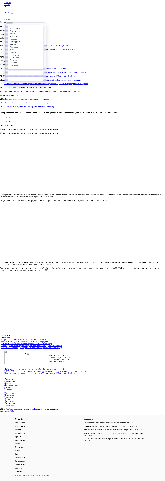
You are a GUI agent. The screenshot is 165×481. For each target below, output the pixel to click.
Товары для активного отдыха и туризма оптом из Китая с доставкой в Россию (31, 346)
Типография (9, 405)
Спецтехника (9, 403)
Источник (4, 332)
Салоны (7, 399)
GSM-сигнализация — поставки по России (23, 409)
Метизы (7, 15)
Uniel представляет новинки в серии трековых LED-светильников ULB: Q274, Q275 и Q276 (39, 373)
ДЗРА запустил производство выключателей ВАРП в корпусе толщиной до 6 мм (35, 369)
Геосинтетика (9, 393)
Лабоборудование (11, 13)
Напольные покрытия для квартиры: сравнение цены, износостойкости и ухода (31, 348)
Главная (7, 3)
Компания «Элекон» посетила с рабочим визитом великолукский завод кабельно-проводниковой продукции (46, 84)
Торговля (8, 17)
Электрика (8, 7)
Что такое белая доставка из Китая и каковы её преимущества (28, 103)
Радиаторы (8, 397)
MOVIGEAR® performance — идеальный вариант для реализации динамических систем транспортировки (45, 371)
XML (12, 411)
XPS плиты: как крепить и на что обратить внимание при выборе (29, 107)
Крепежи (7, 11)
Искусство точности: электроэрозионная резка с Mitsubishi (26, 99)
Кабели (7, 5)
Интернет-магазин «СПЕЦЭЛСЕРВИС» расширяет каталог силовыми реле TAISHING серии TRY (42, 91)
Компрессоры (9, 395)
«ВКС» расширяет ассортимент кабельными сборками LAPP (27, 87)
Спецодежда (9, 401)
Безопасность (9, 9)
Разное (7, 19)
